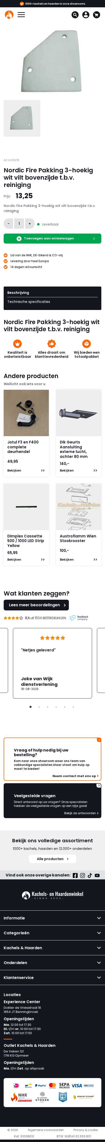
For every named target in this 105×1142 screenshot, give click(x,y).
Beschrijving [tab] (18, 292)
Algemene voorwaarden (46, 1130)
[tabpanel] (52, 663)
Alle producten (50, 858)
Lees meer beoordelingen (34, 605)
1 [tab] (30, 707)
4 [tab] (56, 707)
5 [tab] (64, 707)
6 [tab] (73, 707)
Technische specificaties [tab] (28, 301)
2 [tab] (39, 707)
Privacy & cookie (86, 1130)
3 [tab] (47, 707)
